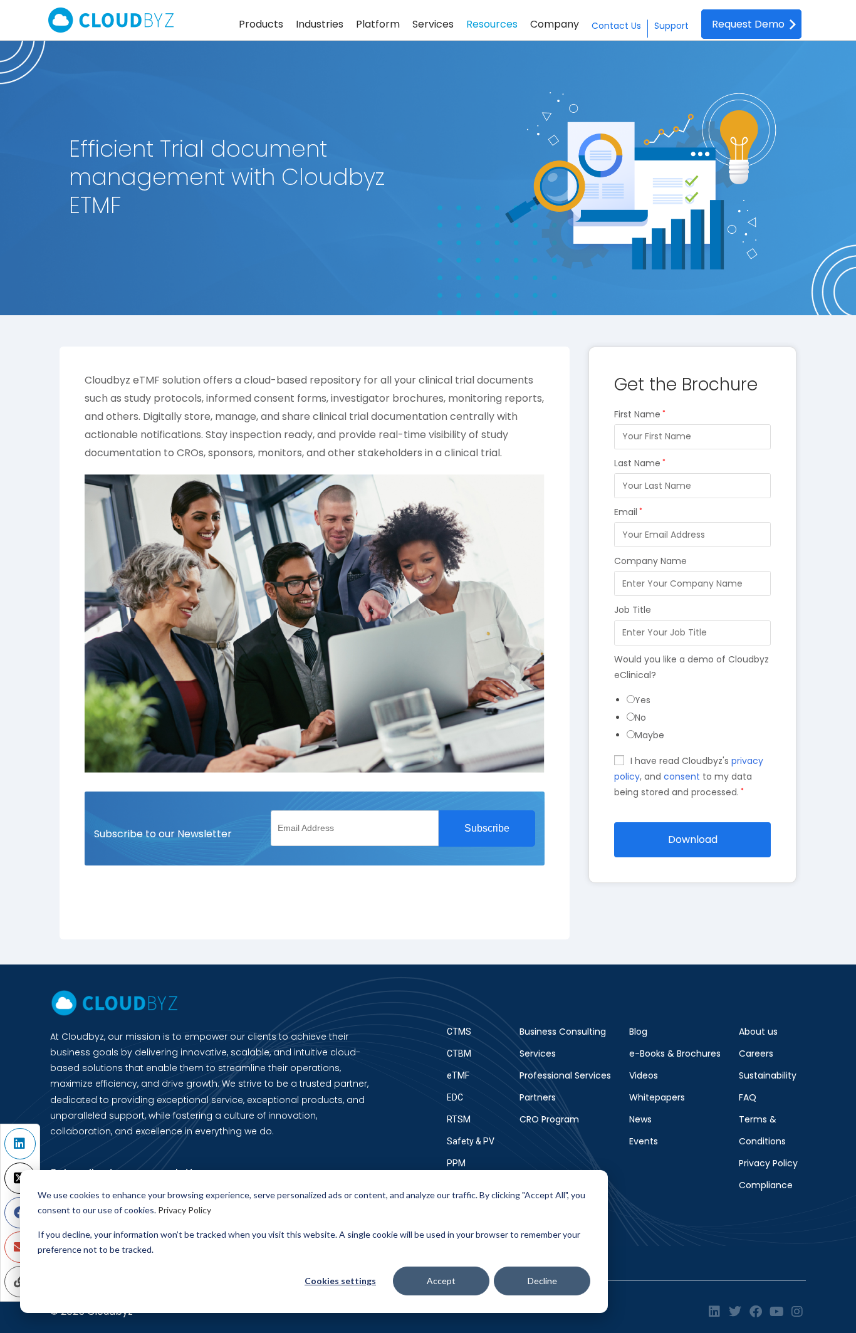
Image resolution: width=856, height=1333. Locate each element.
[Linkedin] (714, 1311)
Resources (492, 24)
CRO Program (549, 1119)
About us (758, 1031)
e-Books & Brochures (675, 1053)
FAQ (747, 1097)
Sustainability (767, 1075)
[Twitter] (735, 1311)
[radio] (699, 700)
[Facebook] (756, 1311)
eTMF (458, 1075)
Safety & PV (470, 1141)
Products (261, 24)
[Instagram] (797, 1311)
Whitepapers (657, 1097)
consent (682, 776)
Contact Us (616, 25)
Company (554, 24)
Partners (537, 1097)
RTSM (459, 1119)
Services (433, 24)
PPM (456, 1163)
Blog (638, 1031)
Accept (441, 1280)
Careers (756, 1053)
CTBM (459, 1053)
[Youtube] (776, 1311)
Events (643, 1141)
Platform (378, 24)
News (640, 1119)
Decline (542, 1280)
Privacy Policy (184, 1210)
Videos (643, 1075)
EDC (455, 1097)
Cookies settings (340, 1280)
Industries (319, 24)
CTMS (459, 1032)
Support (671, 25)
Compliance (766, 1185)
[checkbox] (699, 718)
